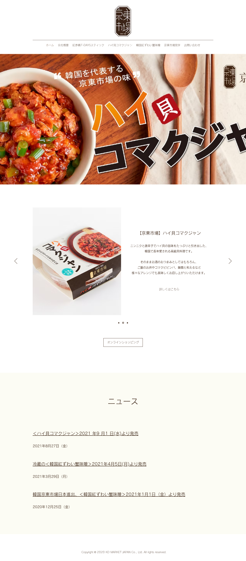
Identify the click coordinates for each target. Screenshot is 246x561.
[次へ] (230, 261)
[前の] (15, 261)
